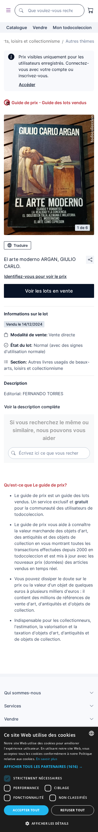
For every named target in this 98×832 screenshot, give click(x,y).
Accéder (27, 84)
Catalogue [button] (16, 27)
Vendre (40, 27)
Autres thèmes (80, 41)
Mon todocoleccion (72, 27)
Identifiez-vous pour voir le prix (35, 276)
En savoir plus (46, 759)
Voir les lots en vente (49, 291)
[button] (49, 766)
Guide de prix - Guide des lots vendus (49, 102)
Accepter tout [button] (26, 810)
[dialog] (49, 779)
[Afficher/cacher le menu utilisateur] (7, 10)
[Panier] (91, 10)
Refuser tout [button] (72, 810)
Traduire (21, 245)
